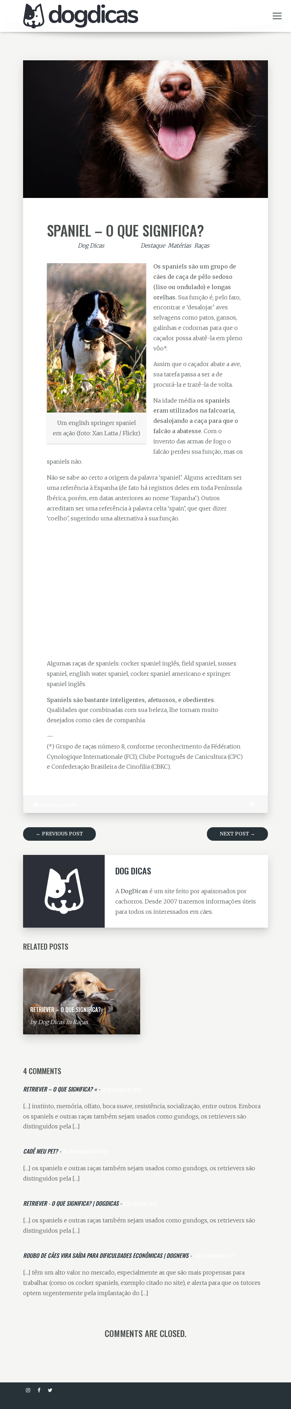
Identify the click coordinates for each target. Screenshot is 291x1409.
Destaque (153, 245)
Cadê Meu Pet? (40, 1151)
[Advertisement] (145, 591)
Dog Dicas (91, 245)
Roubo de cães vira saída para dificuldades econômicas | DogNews (105, 1255)
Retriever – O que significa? (65, 1009)
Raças (201, 245)
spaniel (68, 804)
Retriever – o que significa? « (60, 1089)
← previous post (59, 833)
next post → (237, 833)
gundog (48, 804)
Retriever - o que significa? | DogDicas (71, 1203)
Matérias (179, 245)
